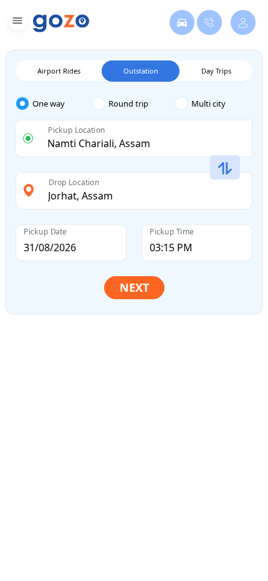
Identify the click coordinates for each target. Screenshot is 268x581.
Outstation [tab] (140, 70)
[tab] (54, 103)
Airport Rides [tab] (58, 70)
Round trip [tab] (128, 103)
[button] (16, 23)
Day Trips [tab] (216, 70)
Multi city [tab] (208, 103)
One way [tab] (48, 103)
